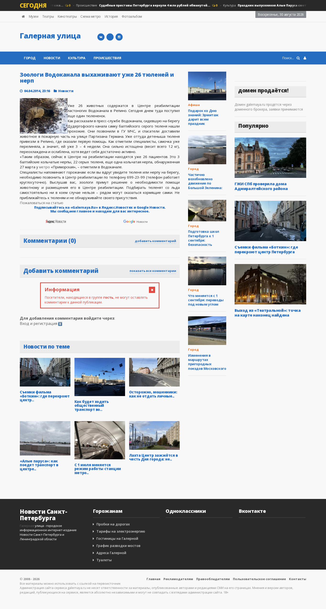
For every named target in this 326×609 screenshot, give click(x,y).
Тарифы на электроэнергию (120, 531)
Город (30, 58)
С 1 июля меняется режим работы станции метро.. (97, 468)
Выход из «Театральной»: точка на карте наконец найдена (267, 313)
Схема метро (90, 16)
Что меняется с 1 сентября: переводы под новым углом (206, 300)
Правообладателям (213, 579)
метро (44, 166)
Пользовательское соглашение (259, 579)
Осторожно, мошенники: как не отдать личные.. (153, 394)
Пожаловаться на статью (41, 202)
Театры (48, 16)
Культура (271, 5)
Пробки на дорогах (113, 524)
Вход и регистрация (38, 323)
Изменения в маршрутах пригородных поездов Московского (207, 362)
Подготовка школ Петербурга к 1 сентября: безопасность (203, 238)
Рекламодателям (178, 579)
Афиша (194, 105)
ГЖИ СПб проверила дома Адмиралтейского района (261, 186)
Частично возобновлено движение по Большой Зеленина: (205, 181)
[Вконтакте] (101, 37)
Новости (52, 58)
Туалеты (104, 560)
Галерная (27, 526)
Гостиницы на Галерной (117, 538)
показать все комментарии (153, 271)
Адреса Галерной (111, 553)
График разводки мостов (118, 545)
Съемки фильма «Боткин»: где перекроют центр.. (45, 396)
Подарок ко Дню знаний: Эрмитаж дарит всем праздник (203, 117)
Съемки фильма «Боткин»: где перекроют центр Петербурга (266, 249)
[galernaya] (119, 37)
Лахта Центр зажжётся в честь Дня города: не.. (153, 457)
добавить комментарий (155, 241)
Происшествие (138, 5)
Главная (153, 579)
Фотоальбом (132, 16)
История (111, 16)
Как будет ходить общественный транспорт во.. (91, 405)
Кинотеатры (67, 16)
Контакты (297, 579)
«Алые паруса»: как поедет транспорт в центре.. (39, 465)
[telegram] (110, 37)
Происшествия (107, 58)
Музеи (33, 16)
